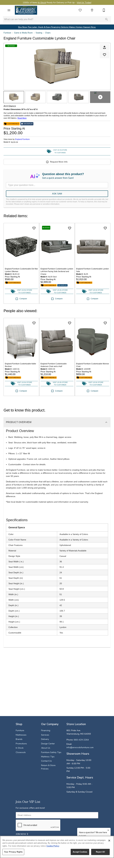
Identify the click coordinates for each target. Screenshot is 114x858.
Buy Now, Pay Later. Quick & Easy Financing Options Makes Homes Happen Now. (57, 27)
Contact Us (46, 760)
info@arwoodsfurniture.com (80, 747)
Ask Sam (57, 193)
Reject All (100, 852)
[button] (8, 10)
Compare (23, 299)
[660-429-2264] (103, 10)
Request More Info (59, 162)
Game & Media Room (23, 33)
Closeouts (21, 752)
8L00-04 (14, 142)
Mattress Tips (47, 756)
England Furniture (22, 139)
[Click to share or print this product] (104, 47)
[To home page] (26, 10)
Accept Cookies (80, 852)
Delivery (45, 739)
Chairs (48, 33)
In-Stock (42, 2)
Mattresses (21, 734)
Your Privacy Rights (13, 852)
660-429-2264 (81, 739)
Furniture (7, 33)
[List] (80, 10)
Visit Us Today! (84, 2)
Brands (19, 739)
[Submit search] (106, 19)
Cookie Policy (52, 846)
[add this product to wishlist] (104, 54)
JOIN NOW (21, 834)
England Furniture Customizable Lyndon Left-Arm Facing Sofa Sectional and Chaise (57, 271)
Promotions (21, 743)
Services (45, 734)
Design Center (48, 743)
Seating (39, 33)
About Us (45, 747)
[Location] (92, 10)
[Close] (109, 840)
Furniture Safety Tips (51, 752)
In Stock (19, 747)
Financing (45, 730)
